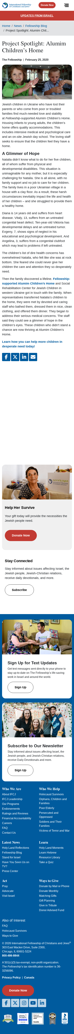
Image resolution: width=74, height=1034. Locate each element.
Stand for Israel (11, 857)
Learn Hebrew (47, 852)
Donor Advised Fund (51, 910)
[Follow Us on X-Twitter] (15, 1003)
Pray (5, 886)
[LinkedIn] (42, 1003)
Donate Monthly (48, 891)
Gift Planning (47, 900)
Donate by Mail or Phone (54, 886)
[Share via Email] (33, 357)
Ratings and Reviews (15, 813)
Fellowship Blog (36, 26)
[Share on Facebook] (6, 357)
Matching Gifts (47, 895)
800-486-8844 (10, 955)
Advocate (8, 891)
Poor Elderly (46, 808)
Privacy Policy (11, 977)
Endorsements (11, 808)
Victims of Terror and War (54, 830)
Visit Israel (8, 895)
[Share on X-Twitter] (15, 357)
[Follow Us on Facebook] (6, 1003)
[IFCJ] (16, 5)
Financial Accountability (16, 818)
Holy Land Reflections (15, 847)
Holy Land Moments (51, 847)
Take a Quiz (46, 862)
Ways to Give (10, 935)
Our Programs (10, 803)
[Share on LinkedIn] (24, 357)
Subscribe (19, 590)
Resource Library (49, 857)
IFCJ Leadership (12, 799)
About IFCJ (9, 794)
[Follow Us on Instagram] (24, 1003)
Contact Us (9, 832)
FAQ (5, 827)
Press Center (10, 871)
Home (6, 26)
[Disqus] (37, 409)
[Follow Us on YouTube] (33, 1003)
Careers (7, 823)
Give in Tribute (48, 905)
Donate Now (47, 5)
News (18, 26)
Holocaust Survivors (51, 794)
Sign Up (20, 687)
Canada (29, 977)
